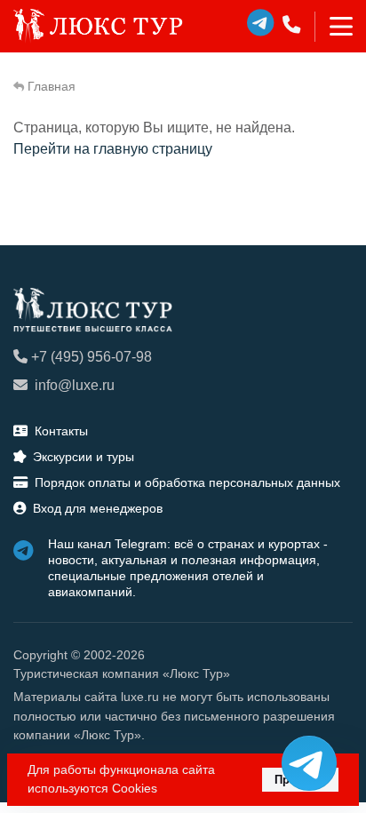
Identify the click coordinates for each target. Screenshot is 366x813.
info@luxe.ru (75, 385)
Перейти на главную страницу (112, 148)
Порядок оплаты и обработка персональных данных (187, 482)
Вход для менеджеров (98, 508)
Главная (52, 86)
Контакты (61, 431)
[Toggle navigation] (333, 27)
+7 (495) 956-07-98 (91, 356)
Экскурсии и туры (83, 457)
